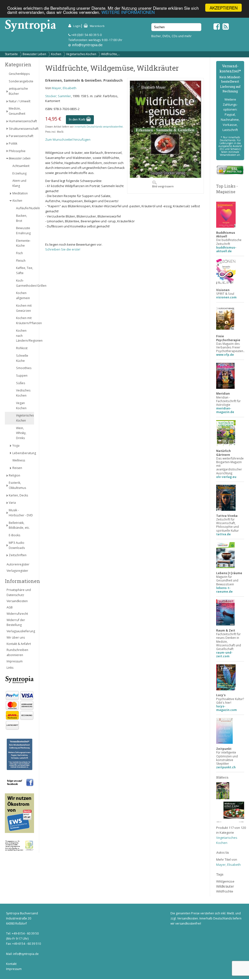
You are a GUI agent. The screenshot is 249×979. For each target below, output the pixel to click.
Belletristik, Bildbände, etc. (19, 525)
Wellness (18, 460)
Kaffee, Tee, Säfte (24, 270)
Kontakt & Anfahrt (19, 644)
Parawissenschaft (21, 136)
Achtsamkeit (20, 166)
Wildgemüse (225, 881)
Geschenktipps (19, 74)
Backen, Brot (21, 218)
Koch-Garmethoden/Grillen (25, 283)
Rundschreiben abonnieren (17, 652)
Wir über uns (16, 637)
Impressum (15, 661)
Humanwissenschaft (21, 121)
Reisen (17, 468)
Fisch (19, 253)
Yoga (15, 445)
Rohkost (21, 348)
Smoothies (23, 368)
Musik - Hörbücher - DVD (21, 512)
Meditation (20, 193)
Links (10, 668)
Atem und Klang (19, 183)
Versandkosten (17, 601)
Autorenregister (18, 564)
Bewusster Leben (34, 54)
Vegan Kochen (21, 405)
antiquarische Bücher (18, 91)
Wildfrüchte (224, 891)
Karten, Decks (18, 495)
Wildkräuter (225, 886)
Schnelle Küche (22, 358)
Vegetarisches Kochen (81, 54)
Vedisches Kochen (23, 393)
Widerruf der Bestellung (16, 622)
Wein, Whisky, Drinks (21, 433)
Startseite (11, 54)
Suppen (21, 375)
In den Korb (77, 119)
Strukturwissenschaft (21, 129)
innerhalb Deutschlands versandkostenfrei (98, 126)
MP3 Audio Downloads (17, 545)
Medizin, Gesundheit (17, 111)
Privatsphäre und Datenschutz (19, 592)
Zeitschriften (18, 555)
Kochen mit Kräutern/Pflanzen (25, 320)
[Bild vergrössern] (165, 176)
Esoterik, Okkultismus (17, 485)
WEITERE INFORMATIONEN (128, 12)
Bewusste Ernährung (23, 230)
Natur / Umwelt (19, 101)
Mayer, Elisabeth (64, 88)
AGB (10, 607)
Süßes (20, 383)
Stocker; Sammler (58, 96)
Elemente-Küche (23, 243)
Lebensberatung (23, 453)
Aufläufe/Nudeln (25, 208)
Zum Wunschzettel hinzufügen (67, 139)
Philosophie (17, 151)
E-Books (14, 535)
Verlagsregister (17, 571)
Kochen (56, 54)
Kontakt (11, 964)
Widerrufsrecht (17, 614)
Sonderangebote (21, 81)
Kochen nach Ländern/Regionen (25, 336)
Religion (14, 475)
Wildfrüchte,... (110, 54)
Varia (12, 503)
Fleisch (21, 261)
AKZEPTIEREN (224, 8)
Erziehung (19, 173)
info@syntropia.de (87, 44)
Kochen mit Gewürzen (24, 308)
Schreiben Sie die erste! (62, 249)
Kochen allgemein (23, 295)
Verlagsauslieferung (20, 631)
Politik (13, 143)
